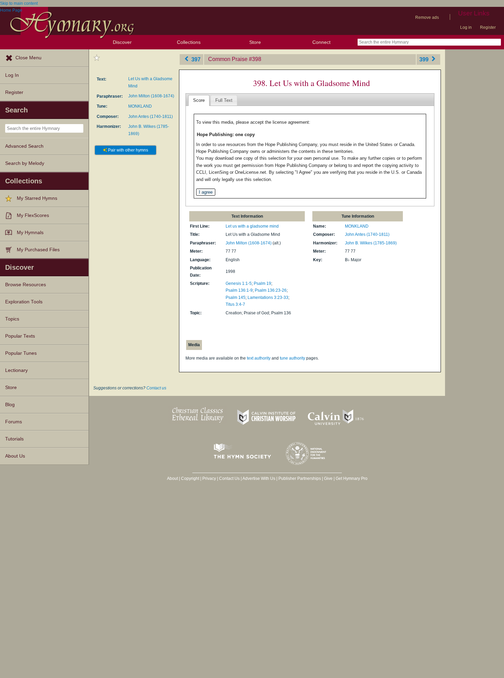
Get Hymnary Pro (352, 478)
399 (424, 59)
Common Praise (228, 59)
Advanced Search (24, 146)
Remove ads (427, 17)
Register (488, 27)
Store (255, 42)
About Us (15, 456)
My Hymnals (30, 232)
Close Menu (28, 57)
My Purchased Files (38, 249)
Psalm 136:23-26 (271, 290)
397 (195, 59)
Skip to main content (19, 3)
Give (328, 478)
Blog (10, 404)
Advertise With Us (258, 478)
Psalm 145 (235, 297)
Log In (12, 75)
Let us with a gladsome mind (252, 226)
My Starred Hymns (37, 198)
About (172, 478)
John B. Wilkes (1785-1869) (371, 243)
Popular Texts (20, 336)
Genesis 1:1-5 (239, 283)
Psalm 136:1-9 (239, 290)
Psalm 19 (262, 283)
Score (199, 100)
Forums (13, 421)
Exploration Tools (24, 301)
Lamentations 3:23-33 (268, 297)
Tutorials (14, 438)
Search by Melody (24, 163)
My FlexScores (33, 215)
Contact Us (229, 478)
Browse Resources (25, 284)
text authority (259, 358)
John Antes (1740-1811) (150, 116)
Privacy (209, 478)
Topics (12, 319)
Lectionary (16, 370)
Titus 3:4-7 (235, 304)
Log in (466, 27)
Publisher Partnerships (299, 478)
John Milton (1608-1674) (151, 96)
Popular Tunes (21, 353)
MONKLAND (140, 106)
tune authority (292, 358)
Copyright (190, 478)
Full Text (223, 100)
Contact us (156, 388)
